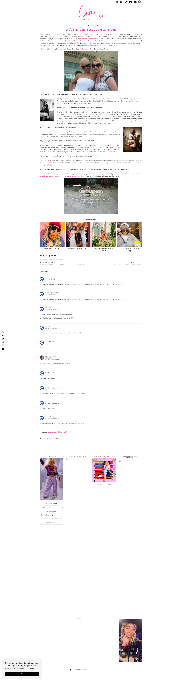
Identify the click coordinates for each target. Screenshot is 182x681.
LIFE (96, 25)
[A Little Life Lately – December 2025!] (129, 234)
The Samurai (44, 161)
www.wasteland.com (72, 176)
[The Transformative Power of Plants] (104, 234)
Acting (66, 2)
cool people (47, 259)
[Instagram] (121, 2)
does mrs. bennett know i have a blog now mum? (62, 263)
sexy (62, 259)
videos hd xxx (72, 41)
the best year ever (53, 438)
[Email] (135, 2)
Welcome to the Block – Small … (78, 249)
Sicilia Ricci (83, 49)
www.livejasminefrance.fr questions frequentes (101, 45)
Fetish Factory (114, 147)
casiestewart (50, 356)
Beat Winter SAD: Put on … (52, 249)
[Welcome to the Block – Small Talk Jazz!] (78, 234)
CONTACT (98, 2)
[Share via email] (41, 256)
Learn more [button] (30, 668)
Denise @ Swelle (51, 278)
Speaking (77, 2)
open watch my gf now (91, 147)
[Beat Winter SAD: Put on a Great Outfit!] (52, 234)
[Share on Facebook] (43, 256)
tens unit (75, 163)
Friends (56, 259)
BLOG (44, 2)
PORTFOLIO (54, 2)
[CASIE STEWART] (91, 9)
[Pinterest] (126, 2)
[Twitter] (117, 2)
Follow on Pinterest (78, 670)
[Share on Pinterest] (49, 256)
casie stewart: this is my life (57, 432)
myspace (59, 174)
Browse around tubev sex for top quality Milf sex (86, 39)
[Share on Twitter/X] (46, 256)
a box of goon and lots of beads (127, 263)
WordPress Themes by (131, 678)
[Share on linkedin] (52, 256)
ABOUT (88, 2)
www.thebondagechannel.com (51, 176)
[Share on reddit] (55, 256)
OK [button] (22, 674)
